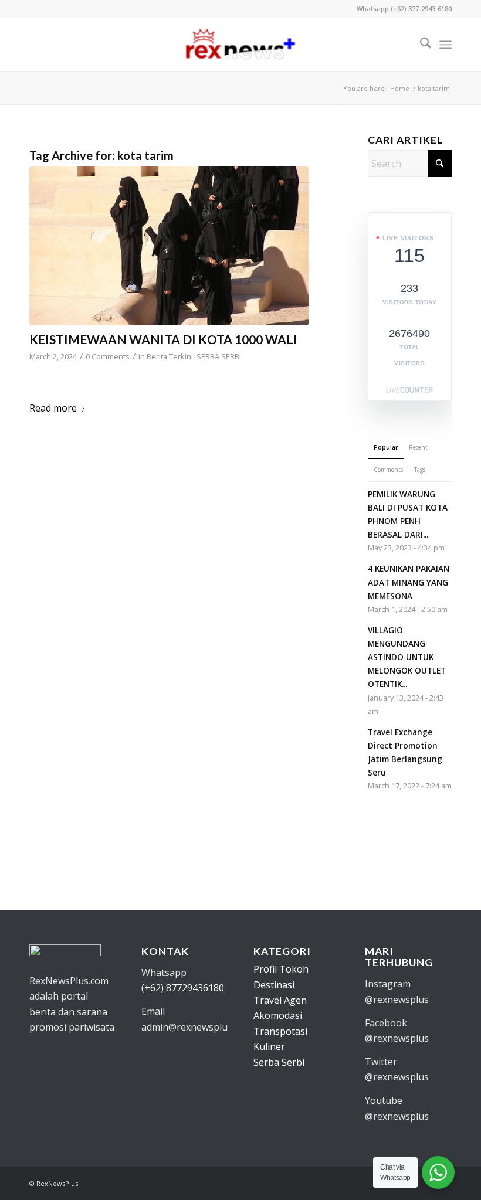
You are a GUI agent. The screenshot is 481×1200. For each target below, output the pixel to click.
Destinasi (273, 984)
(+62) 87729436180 (182, 987)
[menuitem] (419, 44)
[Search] (419, 44)
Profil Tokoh (281, 969)
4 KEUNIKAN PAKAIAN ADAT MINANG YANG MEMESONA (408, 582)
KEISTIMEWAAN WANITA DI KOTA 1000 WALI (163, 339)
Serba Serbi (278, 1062)
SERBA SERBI (219, 356)
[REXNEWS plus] (240, 44)
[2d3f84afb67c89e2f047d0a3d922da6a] (169, 245)
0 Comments (108, 356)
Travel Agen (280, 1000)
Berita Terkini (170, 356)
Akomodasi (277, 1015)
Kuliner (269, 1046)
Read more (53, 408)
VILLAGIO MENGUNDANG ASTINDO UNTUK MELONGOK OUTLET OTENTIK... (407, 657)
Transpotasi (280, 1031)
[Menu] (445, 44)
